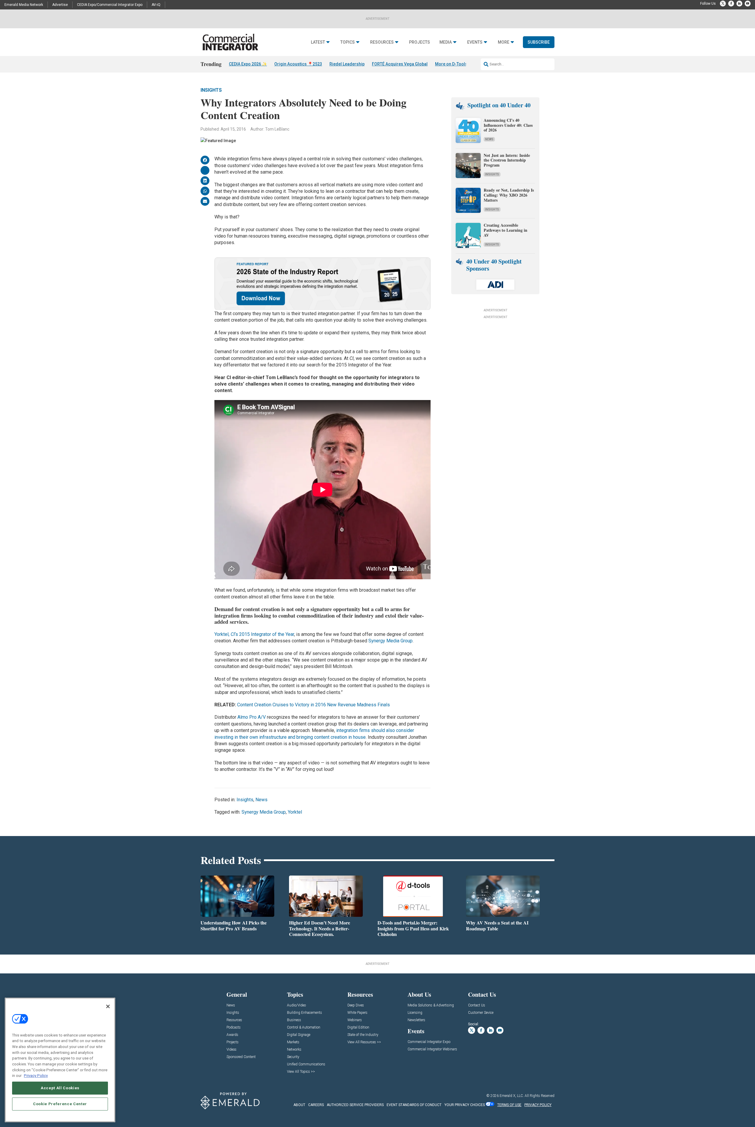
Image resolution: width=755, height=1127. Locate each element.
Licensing (415, 1013)
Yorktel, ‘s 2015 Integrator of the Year (254, 634)
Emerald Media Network (23, 4)
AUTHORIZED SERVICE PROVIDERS (355, 1105)
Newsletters (416, 1020)
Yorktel (295, 812)
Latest (318, 42)
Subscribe (539, 42)
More (503, 42)
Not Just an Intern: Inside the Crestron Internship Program (507, 160)
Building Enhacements (304, 1013)
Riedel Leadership (347, 64)
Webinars (354, 1020)
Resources (382, 42)
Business (294, 1020)
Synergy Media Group (390, 641)
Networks (294, 1050)
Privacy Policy (36, 1075)
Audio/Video (296, 1005)
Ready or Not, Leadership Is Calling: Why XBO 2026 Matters (509, 195)
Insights (211, 90)
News (261, 799)
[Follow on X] (723, 3)
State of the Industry (362, 1035)
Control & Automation (303, 1027)
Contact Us (476, 1005)
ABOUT (299, 1105)
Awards (232, 1035)
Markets (293, 1042)
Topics (347, 42)
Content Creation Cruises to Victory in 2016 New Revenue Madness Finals (313, 705)
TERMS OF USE (509, 1105)
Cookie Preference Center (60, 1104)
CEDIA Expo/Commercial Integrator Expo (109, 4)
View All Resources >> (364, 1042)
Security (293, 1057)
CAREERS (316, 1105)
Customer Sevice (480, 1013)
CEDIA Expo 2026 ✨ (248, 64)
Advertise (60, 4)
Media (445, 42)
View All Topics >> (301, 1072)
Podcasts (233, 1027)
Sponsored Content (241, 1057)
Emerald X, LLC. (512, 1096)
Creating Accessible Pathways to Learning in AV (505, 230)
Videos (231, 1050)
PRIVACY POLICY (538, 1105)
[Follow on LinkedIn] (739, 3)
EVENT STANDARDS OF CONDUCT (414, 1105)
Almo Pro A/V (252, 717)
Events (474, 42)
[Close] (107, 1006)
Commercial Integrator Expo (429, 1042)
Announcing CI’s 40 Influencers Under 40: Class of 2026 (508, 125)
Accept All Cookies (60, 1088)
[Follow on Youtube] (748, 3)
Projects (419, 42)
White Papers (357, 1013)
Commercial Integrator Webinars (432, 1049)
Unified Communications (306, 1064)
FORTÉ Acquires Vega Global (400, 64)
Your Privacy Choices (464, 1105)
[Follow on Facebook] (731, 3)
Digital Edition (358, 1027)
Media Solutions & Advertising (431, 1005)
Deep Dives (355, 1005)
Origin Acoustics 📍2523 (298, 64)
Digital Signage (298, 1035)
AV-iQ (156, 4)
